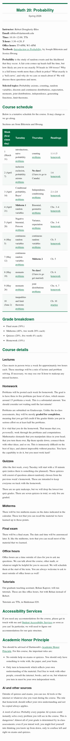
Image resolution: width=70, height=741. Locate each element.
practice (54, 304)
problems (19, 161)
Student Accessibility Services (37, 622)
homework (55, 157)
